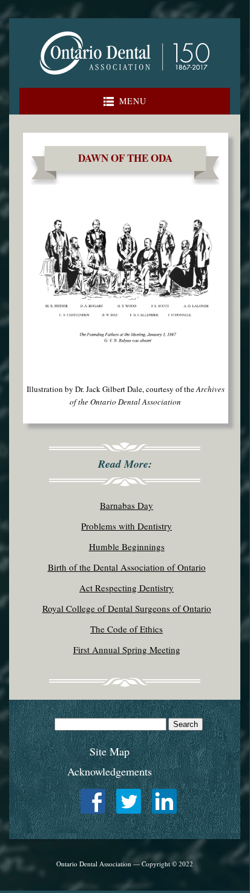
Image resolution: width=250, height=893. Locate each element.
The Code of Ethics (126, 629)
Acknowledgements (109, 771)
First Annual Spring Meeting (126, 649)
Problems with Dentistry (126, 526)
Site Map (110, 751)
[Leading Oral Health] (124, 77)
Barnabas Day (126, 505)
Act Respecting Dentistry (126, 588)
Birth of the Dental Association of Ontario (127, 567)
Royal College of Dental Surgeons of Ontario (126, 608)
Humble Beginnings (127, 546)
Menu (132, 101)
